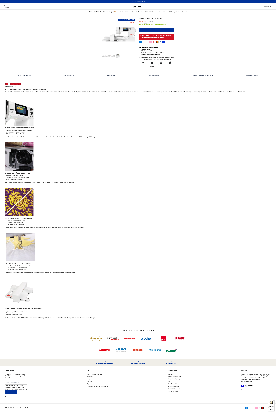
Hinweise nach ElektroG (174, 384)
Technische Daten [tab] (69, 75)
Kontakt (89, 379)
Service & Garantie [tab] (153, 75)
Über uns (89, 381)
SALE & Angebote (173, 12)
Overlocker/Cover (150, 12)
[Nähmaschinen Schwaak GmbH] (138, 6)
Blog (88, 384)
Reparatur (90, 376)
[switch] (271, 409)
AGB (169, 381)
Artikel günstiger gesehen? (94, 374)
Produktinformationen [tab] (24, 75)
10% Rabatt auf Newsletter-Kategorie (97, 386)
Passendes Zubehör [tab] (252, 75)
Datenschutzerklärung (20, 389)
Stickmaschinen (137, 12)
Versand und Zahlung (174, 379)
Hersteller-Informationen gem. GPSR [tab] (202, 75)
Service (184, 12)
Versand (145, 22)
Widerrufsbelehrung (173, 386)
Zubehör (162, 12)
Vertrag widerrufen (173, 391)
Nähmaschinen (124, 12)
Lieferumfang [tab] (111, 75)
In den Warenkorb (157, 30)
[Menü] (274, 401)
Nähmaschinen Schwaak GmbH (20, 407)
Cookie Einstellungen (174, 388)
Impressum (171, 374)
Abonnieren (11, 392)
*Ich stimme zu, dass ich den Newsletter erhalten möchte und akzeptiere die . (16, 387)
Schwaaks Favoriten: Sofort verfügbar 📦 (102, 12)
